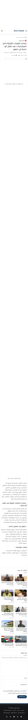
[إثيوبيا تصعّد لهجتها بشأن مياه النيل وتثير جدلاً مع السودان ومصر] (7, 639)
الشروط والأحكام (21, 712)
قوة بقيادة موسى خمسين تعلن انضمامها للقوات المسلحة (21, 584)
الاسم (25, 678)
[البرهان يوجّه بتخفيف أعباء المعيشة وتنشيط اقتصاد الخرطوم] (21, 623)
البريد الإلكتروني (23, 684)
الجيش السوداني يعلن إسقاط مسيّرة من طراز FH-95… (7, 615)
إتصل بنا (14, 710)
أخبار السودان (18, 37)
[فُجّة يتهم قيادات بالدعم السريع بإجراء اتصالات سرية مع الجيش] (7, 593)
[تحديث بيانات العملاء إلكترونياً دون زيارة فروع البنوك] (21, 593)
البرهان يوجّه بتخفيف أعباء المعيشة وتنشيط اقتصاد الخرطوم (21, 630)
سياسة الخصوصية (7, 710)
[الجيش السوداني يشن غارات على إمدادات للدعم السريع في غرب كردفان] (21, 639)
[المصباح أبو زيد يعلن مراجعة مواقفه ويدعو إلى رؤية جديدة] (7, 577)
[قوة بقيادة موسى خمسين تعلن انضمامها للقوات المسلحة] (21, 577)
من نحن (18, 710)
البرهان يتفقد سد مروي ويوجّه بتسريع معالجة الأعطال (8, 630)
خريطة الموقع (14, 712)
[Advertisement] (14, 14)
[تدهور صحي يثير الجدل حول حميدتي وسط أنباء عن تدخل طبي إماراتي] (21, 608)
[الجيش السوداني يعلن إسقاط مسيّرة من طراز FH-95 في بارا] (7, 608)
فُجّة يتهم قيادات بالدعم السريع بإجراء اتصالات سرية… (8, 599)
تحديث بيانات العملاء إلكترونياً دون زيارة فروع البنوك (22, 599)
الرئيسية (24, 37)
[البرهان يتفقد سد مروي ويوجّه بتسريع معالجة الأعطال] (7, 623)
